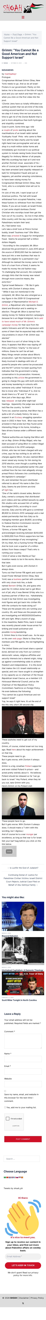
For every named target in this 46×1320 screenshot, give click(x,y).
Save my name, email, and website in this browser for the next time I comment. (21, 1097)
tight (6, 490)
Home (7, 34)
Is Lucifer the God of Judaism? (24, 868)
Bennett (12, 585)
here (14, 749)
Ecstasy (18, 417)
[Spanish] (22, 1177)
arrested (15, 235)
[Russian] (17, 1177)
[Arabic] (5, 1177)
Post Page (17, 34)
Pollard (28, 766)
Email (7, 1066)
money (13, 632)
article (21, 377)
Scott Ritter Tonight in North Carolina (19, 1000)
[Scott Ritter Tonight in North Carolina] (23, 983)
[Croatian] (10, 1177)
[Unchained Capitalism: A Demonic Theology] (23, 951)
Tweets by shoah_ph (13, 1188)
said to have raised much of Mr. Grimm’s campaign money (22, 321)
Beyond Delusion (10, 936)
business (17, 579)
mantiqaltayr (10, 74)
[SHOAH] (23, 7)
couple (7, 130)
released (10, 400)
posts (15, 130)
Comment (9, 1031)
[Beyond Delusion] (23, 916)
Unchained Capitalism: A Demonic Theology (22, 970)
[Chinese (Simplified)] (7, 1177)
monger (29, 834)
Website (8, 1078)
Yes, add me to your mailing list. (21, 1107)
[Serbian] (19, 1177)
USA (26, 63)
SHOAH (6, 63)
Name (7, 1053)
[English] (12, 1177)
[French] (14, 1177)
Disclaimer (24, 1298)
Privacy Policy (37, 1298)
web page (17, 638)
